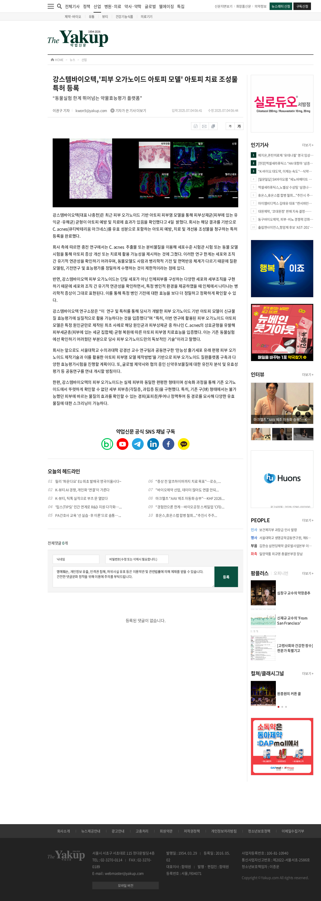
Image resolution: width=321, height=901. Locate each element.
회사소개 (63, 830)
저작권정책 (192, 830)
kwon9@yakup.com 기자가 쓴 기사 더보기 (110, 110)
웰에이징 (166, 6)
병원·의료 (112, 6)
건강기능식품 (124, 16)
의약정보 (260, 6)
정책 (87, 6)
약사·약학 (132, 6)
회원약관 (166, 830)
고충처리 (142, 830)
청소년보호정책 (259, 830)
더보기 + (307, 144)
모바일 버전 (125, 885)
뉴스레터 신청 (281, 6)
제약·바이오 (73, 16)
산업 (97, 6)
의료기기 (146, 16)
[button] (278, 707)
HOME (58, 60)
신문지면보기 (223, 6)
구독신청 (302, 6)
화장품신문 (243, 6)
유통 (92, 16)
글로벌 (150, 6)
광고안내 (118, 830)
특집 (181, 6)
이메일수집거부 (293, 830)
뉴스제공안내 (91, 830)
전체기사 (72, 6)
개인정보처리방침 (224, 830)
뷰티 (105, 16)
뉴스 (72, 60)
